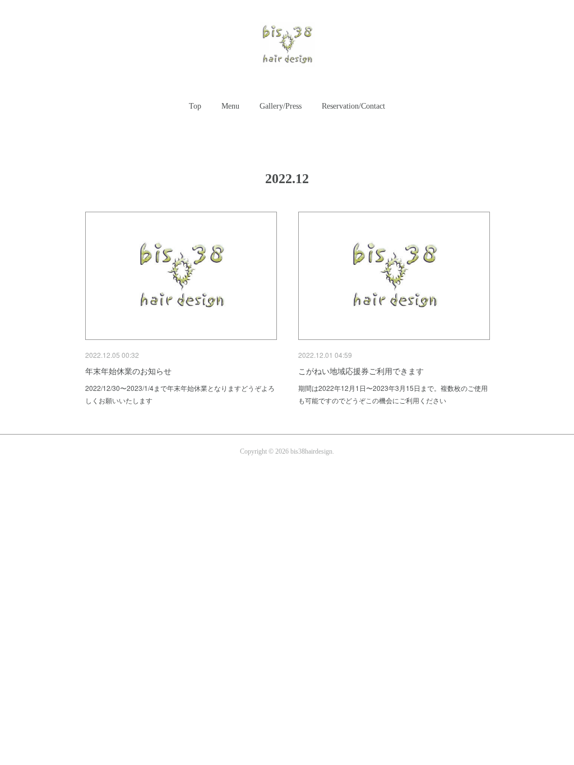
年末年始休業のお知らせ (128, 370)
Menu (230, 106)
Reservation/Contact (353, 106)
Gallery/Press (281, 106)
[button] (195, 106)
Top (195, 106)
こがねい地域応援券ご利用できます (361, 370)
